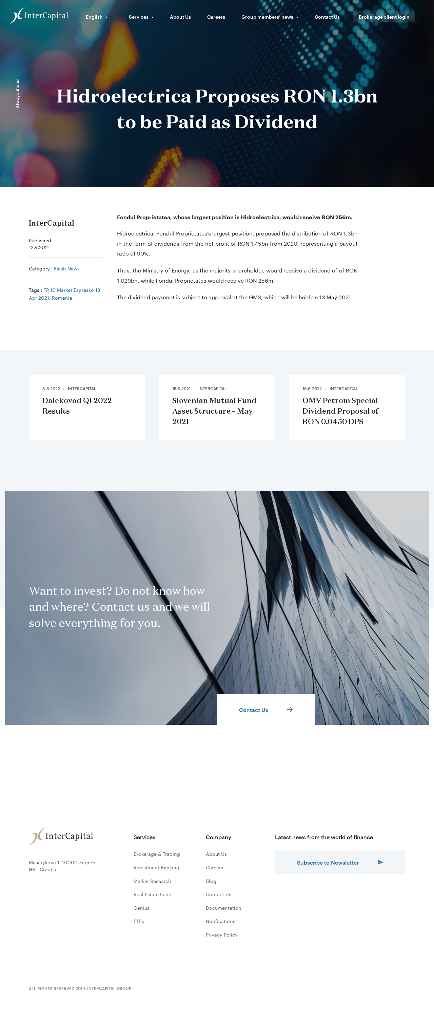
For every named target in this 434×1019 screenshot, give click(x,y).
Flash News (67, 268)
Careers (216, 16)
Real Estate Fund (153, 894)
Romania (62, 297)
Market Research (152, 881)
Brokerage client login (384, 16)
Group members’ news (267, 16)
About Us (180, 16)
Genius (142, 907)
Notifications (220, 921)
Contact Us (327, 16)
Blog (211, 881)
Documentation (223, 907)
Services (139, 16)
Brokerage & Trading (157, 853)
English (94, 16)
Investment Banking (156, 867)
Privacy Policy (222, 934)
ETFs (139, 921)
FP (45, 289)
